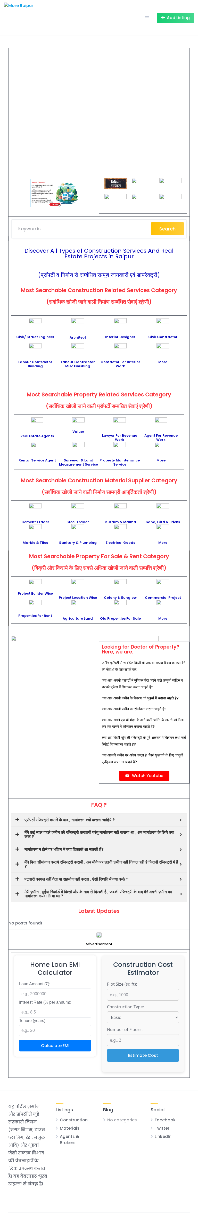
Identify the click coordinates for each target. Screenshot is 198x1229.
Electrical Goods (120, 542)
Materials (69, 1128)
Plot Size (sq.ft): (122, 984)
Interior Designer (120, 336)
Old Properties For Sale (120, 618)
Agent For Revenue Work (161, 437)
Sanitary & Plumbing (78, 542)
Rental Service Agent (37, 460)
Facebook (165, 1120)
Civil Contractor (163, 336)
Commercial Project (163, 597)
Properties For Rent (35, 615)
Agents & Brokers (69, 1140)
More (162, 362)
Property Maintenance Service (120, 462)
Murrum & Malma (120, 522)
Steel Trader (78, 522)
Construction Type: (125, 1007)
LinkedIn (163, 1136)
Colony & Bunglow (120, 597)
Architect (78, 337)
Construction (74, 1120)
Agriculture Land (78, 618)
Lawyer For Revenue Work (119, 437)
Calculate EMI (55, 1046)
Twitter (162, 1128)
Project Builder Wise (35, 593)
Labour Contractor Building (35, 364)
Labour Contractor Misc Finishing (78, 364)
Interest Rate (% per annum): (45, 1002)
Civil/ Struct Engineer (35, 336)
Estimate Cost (143, 1055)
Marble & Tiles (35, 542)
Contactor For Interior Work (120, 364)
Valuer (78, 431)
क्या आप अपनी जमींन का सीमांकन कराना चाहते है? (134, 709)
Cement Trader (35, 522)
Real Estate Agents (37, 436)
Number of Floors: (125, 1029)
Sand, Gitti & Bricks (163, 522)
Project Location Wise (78, 597)
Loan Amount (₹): (34, 984)
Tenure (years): (32, 1020)
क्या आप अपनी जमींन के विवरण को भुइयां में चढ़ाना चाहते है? (140, 698)
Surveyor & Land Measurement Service (78, 462)
